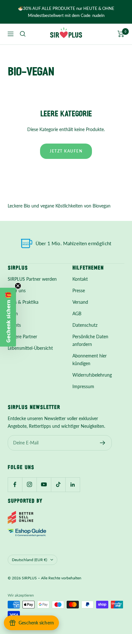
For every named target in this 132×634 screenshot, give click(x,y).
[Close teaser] (18, 286)
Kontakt (80, 279)
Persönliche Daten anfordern (90, 340)
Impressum (83, 386)
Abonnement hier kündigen (89, 359)
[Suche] (23, 34)
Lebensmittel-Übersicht (30, 348)
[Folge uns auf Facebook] (15, 484)
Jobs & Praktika (23, 302)
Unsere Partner (22, 336)
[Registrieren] (102, 443)
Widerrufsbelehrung (92, 375)
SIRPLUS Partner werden (32, 279)
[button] (8, 317)
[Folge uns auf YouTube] (44, 484)
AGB (76, 313)
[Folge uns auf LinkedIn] (72, 484)
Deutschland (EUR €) (29, 559)
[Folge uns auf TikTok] (58, 484)
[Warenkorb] (121, 34)
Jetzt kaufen (66, 151)
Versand (80, 302)
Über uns (17, 290)
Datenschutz (84, 325)
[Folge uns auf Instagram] (29, 484)
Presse (78, 290)
